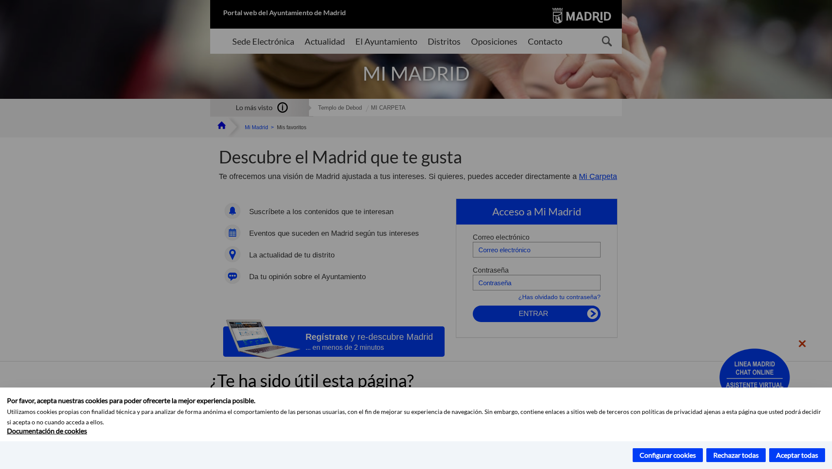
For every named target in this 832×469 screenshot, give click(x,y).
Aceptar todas (797, 455)
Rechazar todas (736, 455)
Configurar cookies (668, 455)
